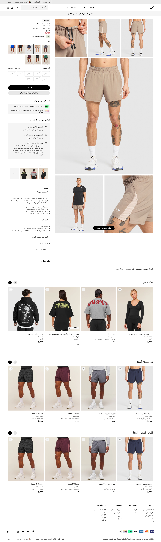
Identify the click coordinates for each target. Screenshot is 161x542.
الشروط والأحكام (58, 539)
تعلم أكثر (16, 106)
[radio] (46, 49)
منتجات (144, 269)
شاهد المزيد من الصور (104, 228)
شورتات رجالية (136, 269)
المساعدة (37, 2)
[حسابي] (12, 7)
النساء (92, 7)
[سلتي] (8, 7)
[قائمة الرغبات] (16, 7)
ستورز (37, 539)
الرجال (83, 7)
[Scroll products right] (10, 282)
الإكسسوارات (71, 7)
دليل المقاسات (12, 68)
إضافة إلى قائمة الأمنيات (28, 93)
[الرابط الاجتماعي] (33, 531)
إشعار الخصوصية (46, 539)
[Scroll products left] (15, 282)
